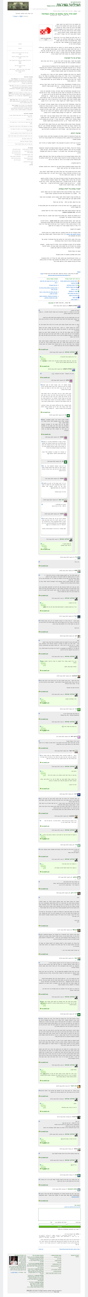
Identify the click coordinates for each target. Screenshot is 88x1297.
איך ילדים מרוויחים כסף (56, 1266)
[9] (41, 1292)
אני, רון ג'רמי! (29, 119)
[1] (52, 1292)
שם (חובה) (78, 1222)
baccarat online (72, 1189)
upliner (75, 877)
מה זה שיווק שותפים (57, 1264)
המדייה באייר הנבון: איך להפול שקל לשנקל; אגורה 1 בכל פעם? (20, 116)
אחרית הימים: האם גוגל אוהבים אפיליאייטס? (69, 1249)
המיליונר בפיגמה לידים (56, 1269)
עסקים (75, 11)
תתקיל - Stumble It (73, 291)
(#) (39, 310)
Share (79, 271)
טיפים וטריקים (17, 149)
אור (76, 709)
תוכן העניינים (37, 1292)
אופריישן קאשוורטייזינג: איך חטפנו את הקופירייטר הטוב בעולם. (21, 129)
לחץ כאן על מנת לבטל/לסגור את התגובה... (72, 1206)
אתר (51, 1222)
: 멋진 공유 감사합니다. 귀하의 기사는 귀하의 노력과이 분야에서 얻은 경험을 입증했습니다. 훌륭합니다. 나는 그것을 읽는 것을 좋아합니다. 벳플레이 (20, 95)
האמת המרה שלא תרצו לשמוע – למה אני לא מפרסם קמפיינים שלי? (20, 70)
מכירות (56, 275)
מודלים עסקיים (58, 1260)
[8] (42, 1292)
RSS (21, 16)
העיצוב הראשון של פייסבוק (73, 234)
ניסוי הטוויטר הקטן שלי (27, 138)
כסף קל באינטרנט (57, 1271)
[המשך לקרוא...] (14, 1272)
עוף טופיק (18, 154)
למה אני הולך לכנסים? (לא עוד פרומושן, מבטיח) (21, 133)
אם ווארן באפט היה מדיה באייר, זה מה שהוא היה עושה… (21, 123)
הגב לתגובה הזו (44, 349)
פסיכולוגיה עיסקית (17, 156)
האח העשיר (73, 1086)
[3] (49, 1292)
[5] (47, 1292)
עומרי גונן (59, 1258)
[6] (45, 1292)
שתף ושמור (75, 297)
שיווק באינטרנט (17, 158)
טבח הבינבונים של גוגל (20, 65)
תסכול (60, 1267)
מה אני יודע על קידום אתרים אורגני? (20, 52)
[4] (48, 1292)
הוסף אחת (50, 302)
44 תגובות (53, 15)
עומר (75, 958)
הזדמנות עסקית (65, 275)
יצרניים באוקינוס (57, 1257)
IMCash (75, 929)
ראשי (79, 11)
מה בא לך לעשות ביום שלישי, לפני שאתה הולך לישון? (19, 61)
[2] (51, 1292)
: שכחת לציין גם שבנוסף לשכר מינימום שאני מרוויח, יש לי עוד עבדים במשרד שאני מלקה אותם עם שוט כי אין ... (35, 1265)
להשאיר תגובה (74, 299)
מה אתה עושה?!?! (53, 285)
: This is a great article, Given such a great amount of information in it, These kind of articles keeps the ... (21, 101)
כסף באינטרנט (17, 151)
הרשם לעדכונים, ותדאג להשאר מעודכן (69, 281)
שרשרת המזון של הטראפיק (26, 141)
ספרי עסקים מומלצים (28, 154)
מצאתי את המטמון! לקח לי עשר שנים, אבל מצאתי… (20, 126)
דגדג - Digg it (74, 289)
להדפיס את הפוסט (73, 295)
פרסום (49, 275)
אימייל (15, 16)
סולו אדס (59, 1262)
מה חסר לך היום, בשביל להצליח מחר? (23, 144)
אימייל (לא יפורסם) (60, 1222)
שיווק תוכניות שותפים (28, 161)
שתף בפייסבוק (74, 283)
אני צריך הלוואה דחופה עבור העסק (53, 1273)
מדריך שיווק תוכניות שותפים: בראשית (20, 56)
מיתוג (59, 275)
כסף (61, 275)
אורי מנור (61, 499)
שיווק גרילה (18, 160)
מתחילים (52, 275)
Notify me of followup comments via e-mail (68, 1229)
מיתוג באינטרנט (17, 153)
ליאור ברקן (74, 892)
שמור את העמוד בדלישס (72, 287)
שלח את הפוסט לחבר (73, 293)
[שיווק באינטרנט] (18, 6)
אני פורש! (41, 1249)
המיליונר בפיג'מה (69, 4)
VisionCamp (31, 1292)
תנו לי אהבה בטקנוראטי (72, 285)
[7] (44, 1292)
